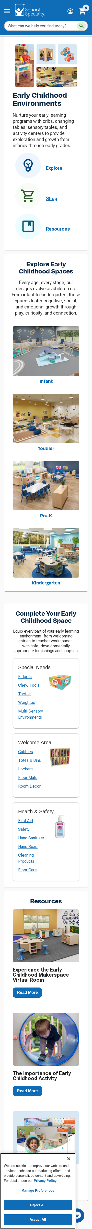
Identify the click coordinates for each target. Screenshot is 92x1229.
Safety (23, 829)
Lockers (25, 769)
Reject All (37, 1205)
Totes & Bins (29, 760)
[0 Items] (82, 11)
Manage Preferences (37, 1190)
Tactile (24, 693)
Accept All (38, 1219)
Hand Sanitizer (31, 838)
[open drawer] (7, 11)
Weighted (26, 702)
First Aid (25, 820)
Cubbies (25, 751)
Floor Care (27, 870)
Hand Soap (28, 846)
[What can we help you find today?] (81, 26)
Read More (27, 992)
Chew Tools (29, 685)
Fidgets (25, 676)
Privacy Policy (45, 1181)
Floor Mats (27, 777)
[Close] (68, 1158)
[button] (70, 11)
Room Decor (29, 786)
